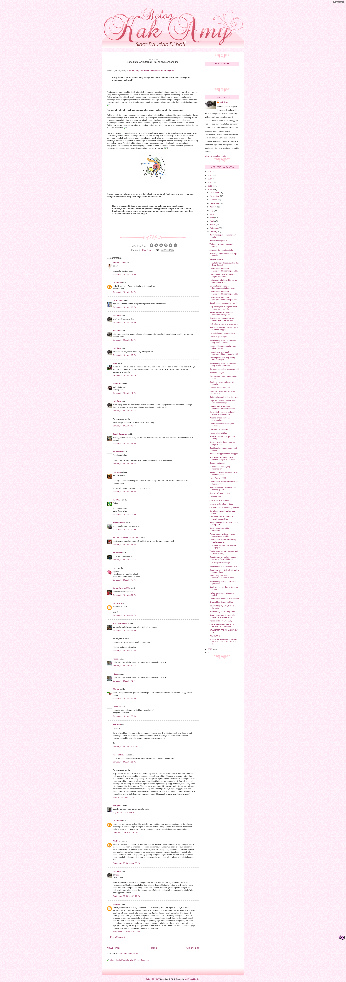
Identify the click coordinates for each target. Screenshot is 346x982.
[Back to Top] (342, 937)
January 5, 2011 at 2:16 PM (125, 322)
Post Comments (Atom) (129, 953)
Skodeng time (215, 497)
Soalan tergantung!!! (218, 337)
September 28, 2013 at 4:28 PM (126, 863)
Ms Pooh (117, 841)
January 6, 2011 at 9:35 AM (125, 716)
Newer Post (113, 947)
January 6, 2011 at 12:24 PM (125, 747)
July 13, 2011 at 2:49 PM (123, 812)
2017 (210, 172)
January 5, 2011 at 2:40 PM (125, 393)
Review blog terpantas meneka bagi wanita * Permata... (222, 364)
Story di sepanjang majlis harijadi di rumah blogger (223, 328)
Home (153, 947)
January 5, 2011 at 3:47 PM (125, 580)
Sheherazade (119, 262)
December (214, 193)
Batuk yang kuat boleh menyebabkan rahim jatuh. (151, 70)
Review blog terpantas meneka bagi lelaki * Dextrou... (222, 341)
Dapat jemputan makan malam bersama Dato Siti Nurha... (222, 558)
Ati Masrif (117, 553)
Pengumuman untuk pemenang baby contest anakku (223, 535)
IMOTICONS (214, 636)
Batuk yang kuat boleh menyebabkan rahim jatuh (221, 577)
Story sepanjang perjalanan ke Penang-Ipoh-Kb (222, 488)
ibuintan (117, 472)
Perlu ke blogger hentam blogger (223, 454)
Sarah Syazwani (120, 434)
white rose (118, 384)
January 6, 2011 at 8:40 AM (125, 699)
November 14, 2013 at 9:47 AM (126, 932)
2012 (210, 186)
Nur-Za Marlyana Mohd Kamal (126, 538)
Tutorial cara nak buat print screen (224, 599)
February (214, 228)
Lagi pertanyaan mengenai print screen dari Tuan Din (223, 308)
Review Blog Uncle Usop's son (222, 612)
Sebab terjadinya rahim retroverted (219, 529)
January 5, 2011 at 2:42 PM (125, 426)
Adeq (117, 875)
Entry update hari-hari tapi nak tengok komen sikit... (222, 275)
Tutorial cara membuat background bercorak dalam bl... (224, 353)
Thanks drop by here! (218, 429)
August (213, 207)
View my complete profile (215, 156)
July (212, 211)
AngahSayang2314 (121, 588)
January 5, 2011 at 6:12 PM (125, 651)
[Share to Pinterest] (172, 250)
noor (115, 568)
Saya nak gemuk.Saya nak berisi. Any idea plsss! (223, 473)
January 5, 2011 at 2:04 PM (125, 275)
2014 (210, 179)
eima (115, 363)
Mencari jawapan (216, 259)
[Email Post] (157, 250)
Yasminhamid (119, 523)
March (213, 225)
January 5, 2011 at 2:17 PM (125, 340)
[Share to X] (167, 250)
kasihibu (117, 707)
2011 (210, 190)
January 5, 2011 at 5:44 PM (125, 630)
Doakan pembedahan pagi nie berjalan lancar (222, 443)
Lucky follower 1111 (217, 478)
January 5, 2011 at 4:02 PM (125, 595)
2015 (210, 175)
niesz (115, 659)
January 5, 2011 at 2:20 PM (125, 375)
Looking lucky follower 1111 (221, 504)
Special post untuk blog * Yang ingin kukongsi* (222, 359)
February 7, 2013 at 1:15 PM (125, 833)
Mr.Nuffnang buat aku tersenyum (223, 324)
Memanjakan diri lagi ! (218, 433)
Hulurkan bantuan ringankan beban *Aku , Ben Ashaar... (221, 319)
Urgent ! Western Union (219, 493)
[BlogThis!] (165, 250)
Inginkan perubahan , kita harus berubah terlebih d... (223, 281)
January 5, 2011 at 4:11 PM (124, 615)
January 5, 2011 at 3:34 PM (125, 545)
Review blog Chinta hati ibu (221, 602)
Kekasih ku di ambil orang (220, 388)
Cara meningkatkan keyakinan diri (224, 369)
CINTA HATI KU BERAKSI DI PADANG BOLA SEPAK (221, 625)
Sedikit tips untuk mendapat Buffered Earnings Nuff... (221, 313)
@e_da (116, 689)
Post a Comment (117, 937)
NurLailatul (118, 300)
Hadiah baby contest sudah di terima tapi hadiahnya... (222, 413)
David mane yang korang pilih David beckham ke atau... (222, 616)
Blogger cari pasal (217, 463)
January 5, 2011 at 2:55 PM (125, 492)
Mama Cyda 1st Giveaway (220, 621)
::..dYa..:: (117, 500)
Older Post (192, 947)
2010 (210, 649)
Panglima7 (118, 806)
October (213, 200)
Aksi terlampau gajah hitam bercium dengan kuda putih (222, 458)
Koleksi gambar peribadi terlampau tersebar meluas (222, 407)
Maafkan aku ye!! (216, 373)
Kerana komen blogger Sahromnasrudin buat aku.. (222, 287)
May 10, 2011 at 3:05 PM (123, 797)
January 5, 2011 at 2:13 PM (125, 307)
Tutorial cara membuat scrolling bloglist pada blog (222, 541)
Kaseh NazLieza (120, 755)
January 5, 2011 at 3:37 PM (125, 560)
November (214, 196)
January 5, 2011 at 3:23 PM (125, 529)
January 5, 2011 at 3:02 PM (125, 514)
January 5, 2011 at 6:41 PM (125, 666)
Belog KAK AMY (153, 979)
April (212, 221)
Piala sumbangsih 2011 (219, 241)
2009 (210, 653)
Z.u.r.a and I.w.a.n (121, 624)
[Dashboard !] (338, 3)
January (213, 232)
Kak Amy (117, 315)
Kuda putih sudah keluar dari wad (223, 397)
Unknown (117, 283)
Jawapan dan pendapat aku (221, 250)
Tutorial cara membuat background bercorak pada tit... (223, 270)
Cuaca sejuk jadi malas (219, 500)
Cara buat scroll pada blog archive (224, 507)
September (215, 203)
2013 (210, 182)
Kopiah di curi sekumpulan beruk (223, 303)
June (212, 214)
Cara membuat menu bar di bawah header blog (221, 518)
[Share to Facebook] (170, 250)
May (212, 218)
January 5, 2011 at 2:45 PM (125, 444)
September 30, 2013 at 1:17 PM (126, 896)
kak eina (117, 724)
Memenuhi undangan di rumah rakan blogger (222, 347)
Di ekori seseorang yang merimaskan (219, 468)
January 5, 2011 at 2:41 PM (125, 411)
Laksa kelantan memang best (222, 333)
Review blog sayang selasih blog (223, 566)
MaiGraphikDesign (192, 979)
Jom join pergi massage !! (220, 563)
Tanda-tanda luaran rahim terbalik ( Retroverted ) (224, 552)
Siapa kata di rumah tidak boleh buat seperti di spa (223, 402)
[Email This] (162, 250)
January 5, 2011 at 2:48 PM (125, 464)
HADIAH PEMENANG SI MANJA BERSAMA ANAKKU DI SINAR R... (223, 642)
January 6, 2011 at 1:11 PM (124, 762)
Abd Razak (118, 452)
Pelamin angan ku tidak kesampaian (219, 419)
